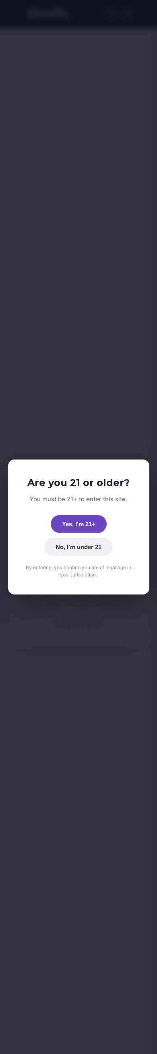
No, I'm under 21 (78, 546)
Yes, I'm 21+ (78, 524)
